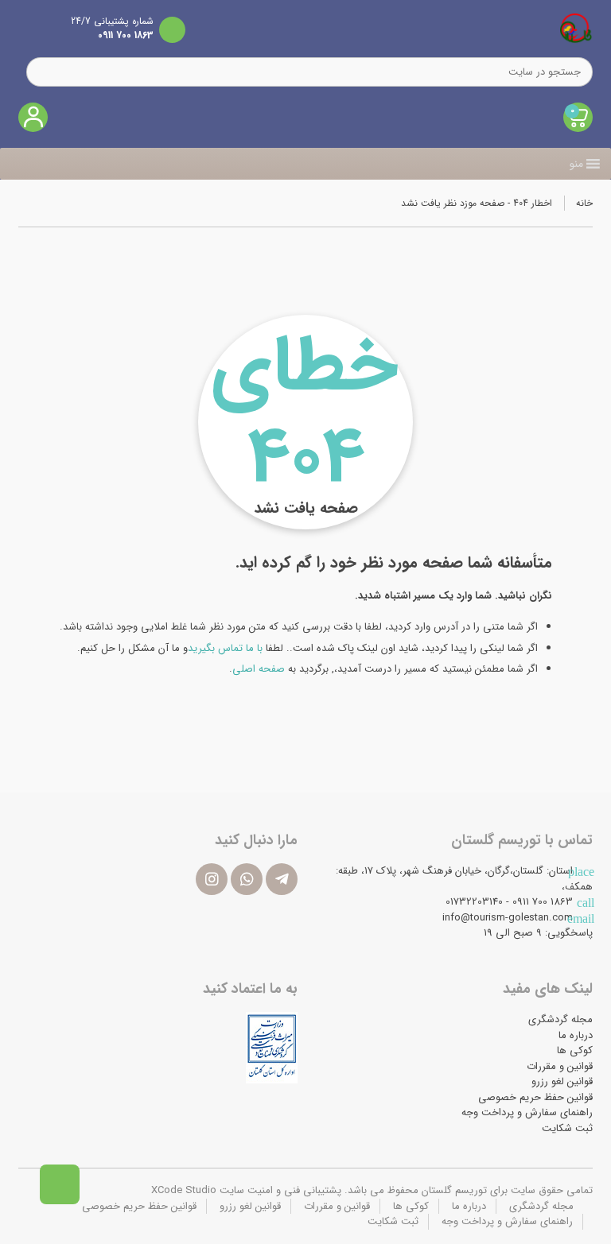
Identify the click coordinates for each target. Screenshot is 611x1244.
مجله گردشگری (560, 1019)
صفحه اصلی (258, 669)
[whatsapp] (247, 879)
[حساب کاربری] (33, 117)
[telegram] (282, 879)
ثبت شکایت (567, 1128)
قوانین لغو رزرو (562, 1081)
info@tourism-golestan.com (507, 917)
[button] (576, 164)
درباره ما (575, 1035)
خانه (584, 203)
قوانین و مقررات (560, 1066)
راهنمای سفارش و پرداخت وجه (527, 1112)
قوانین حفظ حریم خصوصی (535, 1097)
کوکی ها (575, 1050)
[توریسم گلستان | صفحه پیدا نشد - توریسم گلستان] (576, 28)
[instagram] (212, 879)
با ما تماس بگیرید (225, 648)
